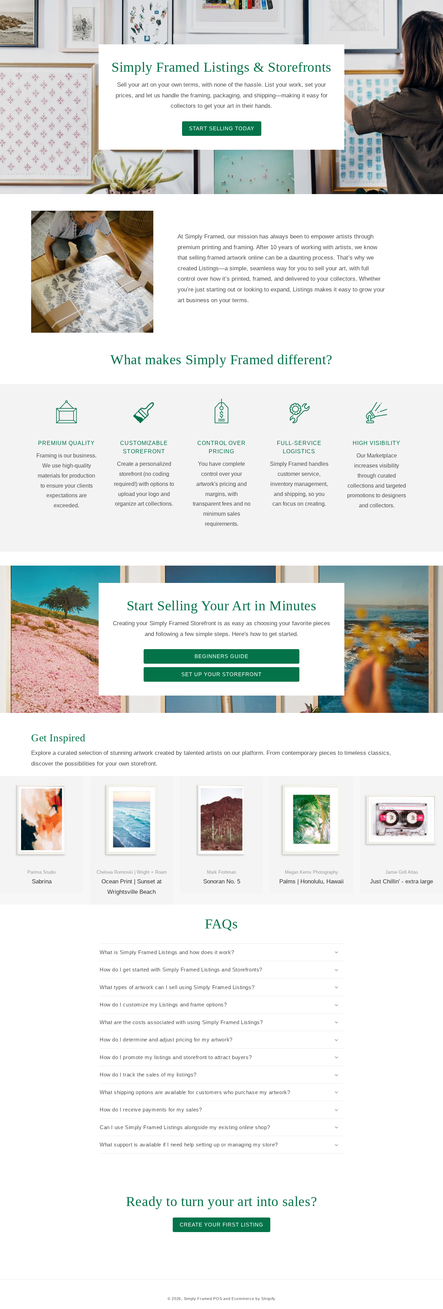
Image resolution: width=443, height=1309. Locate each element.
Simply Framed (198, 1299)
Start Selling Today (221, 128)
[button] (221, 952)
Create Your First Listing (221, 1225)
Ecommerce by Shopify (253, 1299)
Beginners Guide (221, 656)
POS (217, 1299)
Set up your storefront (221, 674)
